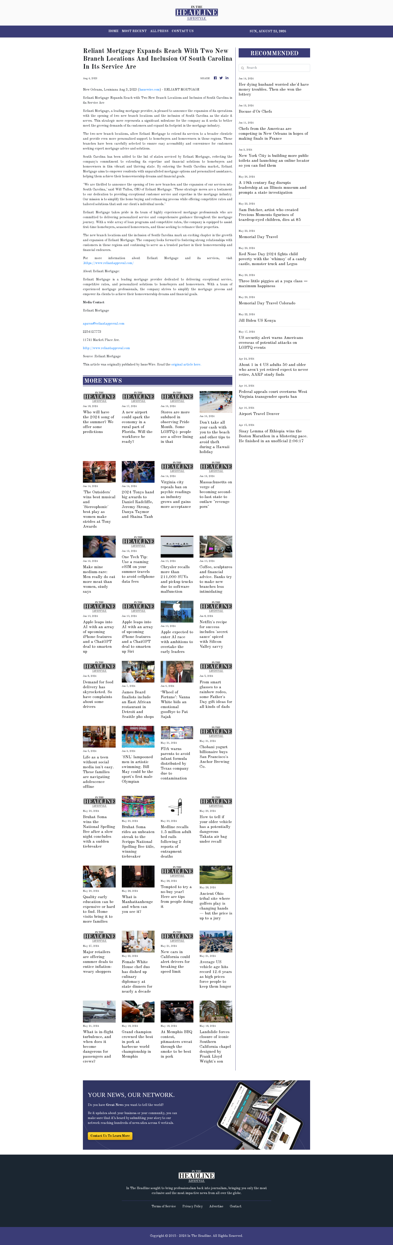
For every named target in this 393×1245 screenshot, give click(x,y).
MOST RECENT (134, 31)
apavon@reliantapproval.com (103, 323)
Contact (236, 1206)
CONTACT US (183, 31)
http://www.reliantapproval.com (106, 348)
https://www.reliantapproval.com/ (109, 263)
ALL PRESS (159, 31)
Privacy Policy (192, 1206)
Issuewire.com (149, 89)
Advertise (216, 1206)
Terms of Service (163, 1206)
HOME (113, 31)
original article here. (186, 364)
